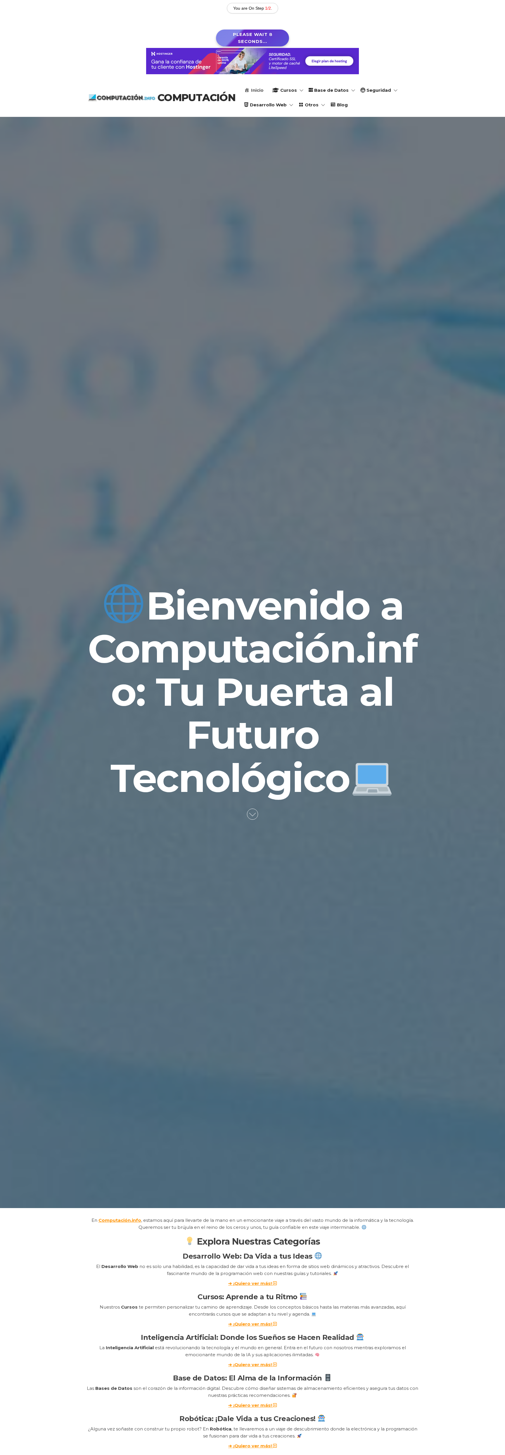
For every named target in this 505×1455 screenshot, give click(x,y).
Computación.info (119, 1220)
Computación (197, 97)
